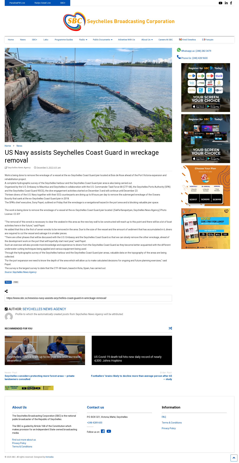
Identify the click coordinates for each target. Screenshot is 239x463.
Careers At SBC (166, 39)
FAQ (164, 417)
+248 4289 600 (94, 422)
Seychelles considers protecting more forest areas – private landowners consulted (39, 377)
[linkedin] (226, 3)
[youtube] (220, 3)
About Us (145, 39)
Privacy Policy (19, 443)
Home (11, 39)
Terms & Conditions (22, 446)
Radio (82, 39)
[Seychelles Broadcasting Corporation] (119, 30)
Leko (46, 39)
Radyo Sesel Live (43, 3)
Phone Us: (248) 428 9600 (194, 58)
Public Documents (101, 39)
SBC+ (62, 3)
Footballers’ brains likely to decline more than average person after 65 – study (131, 377)
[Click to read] (45, 350)
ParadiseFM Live (17, 3)
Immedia (49, 457)
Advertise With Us (126, 39)
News (23, 39)
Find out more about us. (24, 439)
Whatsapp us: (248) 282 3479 (196, 51)
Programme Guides (64, 39)
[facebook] (231, 3)
